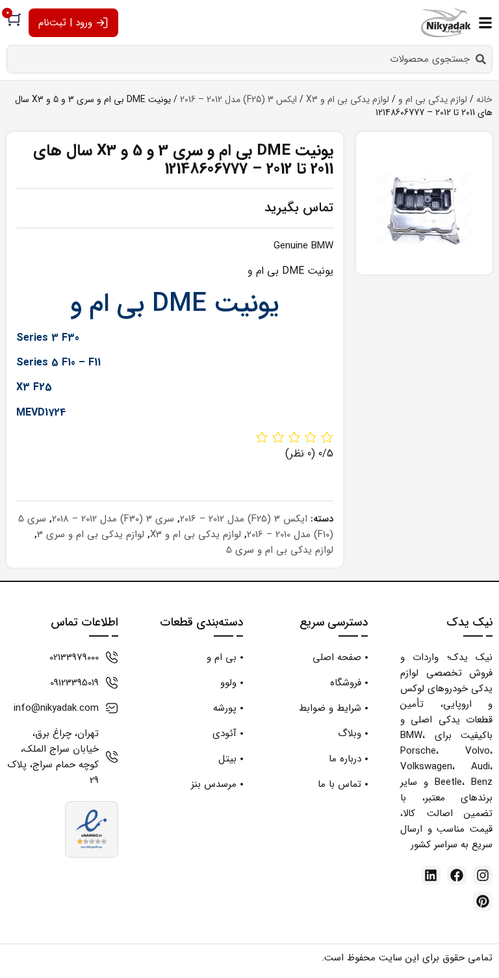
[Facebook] (457, 875)
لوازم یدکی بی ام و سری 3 (90, 534)
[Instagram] (483, 875)
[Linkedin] (431, 875)
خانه (484, 99)
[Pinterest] (483, 901)
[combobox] (249, 59)
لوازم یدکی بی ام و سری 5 (279, 550)
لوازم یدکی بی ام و (432, 99)
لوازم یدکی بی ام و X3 (347, 99)
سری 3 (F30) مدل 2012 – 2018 (113, 519)
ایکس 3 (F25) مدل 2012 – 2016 (238, 99)
